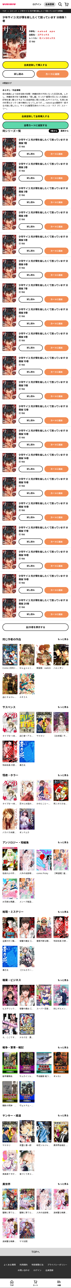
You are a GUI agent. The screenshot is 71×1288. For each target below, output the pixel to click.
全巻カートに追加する (35, 125)
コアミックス (43, 35)
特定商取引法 (37, 1264)
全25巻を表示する (35, 627)
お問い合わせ (24, 1270)
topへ (35, 1252)
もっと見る (63, 639)
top (4, 11)
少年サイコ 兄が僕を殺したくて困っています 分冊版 (41, 11)
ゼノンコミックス (47, 38)
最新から (65, 131)
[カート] (67, 4)
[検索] (60, 4)
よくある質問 (10, 1264)
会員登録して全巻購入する (35, 116)
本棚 (59, 1285)
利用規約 (24, 1264)
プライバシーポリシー (57, 1264)
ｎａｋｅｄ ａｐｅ (46, 31)
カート (35, 1285)
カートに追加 (52, 74)
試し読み (18, 74)
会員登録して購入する (35, 65)
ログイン (37, 4)
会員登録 (49, 4)
